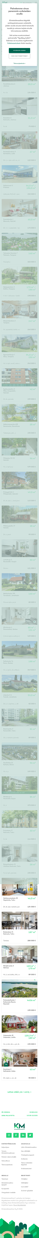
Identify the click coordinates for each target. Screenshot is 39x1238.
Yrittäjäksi (24, 1179)
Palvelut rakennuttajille (9, 1157)
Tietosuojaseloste (7, 1164)
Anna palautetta (8, 1115)
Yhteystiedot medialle (8, 1192)
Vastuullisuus (6, 1161)
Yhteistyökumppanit (27, 1155)
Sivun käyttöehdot (19, 1205)
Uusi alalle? (24, 1187)
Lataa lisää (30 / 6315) (19, 1092)
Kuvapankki (5, 1188)
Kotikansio (24, 1159)
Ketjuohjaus (5, 1147)
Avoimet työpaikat (27, 1190)
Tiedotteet (5, 1179)
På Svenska (6, 1112)
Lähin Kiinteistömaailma (29, 1147)
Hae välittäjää (25, 1151)
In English (33, 1112)
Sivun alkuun (32, 1115)
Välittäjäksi (24, 1183)
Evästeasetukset (26, 1168)
